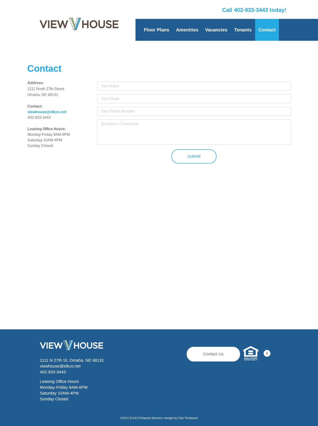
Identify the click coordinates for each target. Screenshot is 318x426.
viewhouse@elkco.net (60, 366)
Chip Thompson (188, 418)
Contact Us (213, 354)
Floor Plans (156, 29)
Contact (267, 29)
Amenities (187, 29)
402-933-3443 (53, 372)
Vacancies (216, 29)
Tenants (243, 29)
